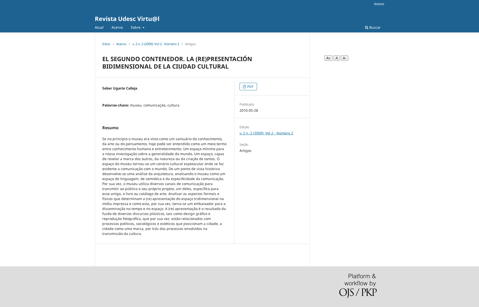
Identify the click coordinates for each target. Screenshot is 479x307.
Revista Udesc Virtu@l (127, 18)
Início (106, 44)
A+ (328, 58)
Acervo (117, 27)
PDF (249, 86)
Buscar (374, 27)
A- (344, 58)
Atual (99, 27)
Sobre (136, 27)
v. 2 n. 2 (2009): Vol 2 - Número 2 (155, 44)
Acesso (379, 3)
